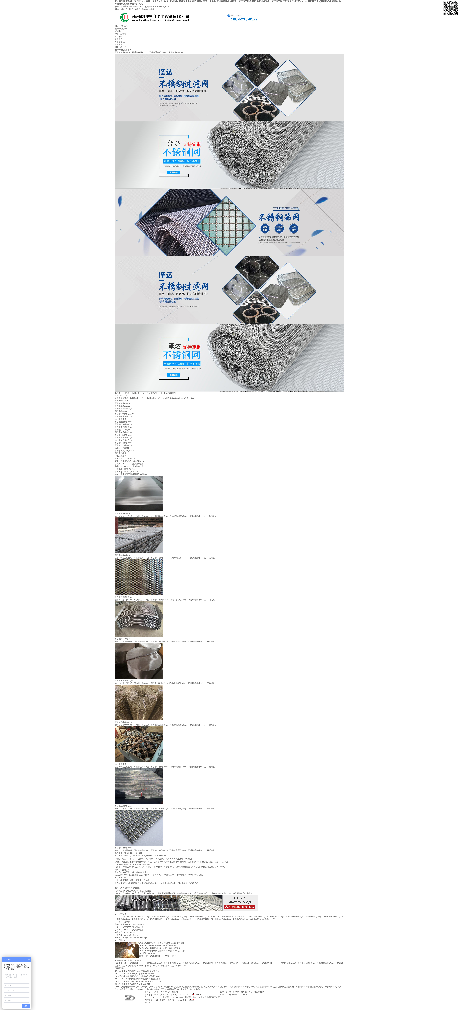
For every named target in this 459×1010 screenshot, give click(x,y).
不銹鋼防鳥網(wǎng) (123, 437)
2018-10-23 (119, 984)
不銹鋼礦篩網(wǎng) (123, 440)
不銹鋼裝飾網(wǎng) (123, 432)
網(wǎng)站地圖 (148, 9)
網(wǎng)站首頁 (121, 26)
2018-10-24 (119, 981)
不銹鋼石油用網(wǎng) (124, 451)
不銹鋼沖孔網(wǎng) (123, 443)
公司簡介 (118, 39)
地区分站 (148, 1003)
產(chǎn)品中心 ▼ (121, 401)
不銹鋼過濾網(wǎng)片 (124, 414)
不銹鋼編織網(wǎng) (123, 422)
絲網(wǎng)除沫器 (122, 448)
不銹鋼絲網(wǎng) (139, 52)
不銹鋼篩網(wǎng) (122, 52)
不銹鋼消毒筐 (120, 453)
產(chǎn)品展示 (121, 29)
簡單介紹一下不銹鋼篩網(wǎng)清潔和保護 (166, 943)
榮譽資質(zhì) (120, 42)
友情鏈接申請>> (128, 987)
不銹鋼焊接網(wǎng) (123, 416)
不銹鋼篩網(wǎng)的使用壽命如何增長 (164, 948)
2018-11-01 (143, 956)
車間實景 (118, 44)
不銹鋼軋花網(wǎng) (123, 424)
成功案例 (118, 37)
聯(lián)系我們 (134, 9)
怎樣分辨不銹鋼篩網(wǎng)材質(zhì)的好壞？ (167, 951)
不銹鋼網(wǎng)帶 (122, 430)
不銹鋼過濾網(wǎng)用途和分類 (137, 984)
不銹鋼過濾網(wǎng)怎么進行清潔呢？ (140, 974)
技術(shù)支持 (120, 34)
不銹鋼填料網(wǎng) (123, 445)
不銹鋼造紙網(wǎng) (123, 435)
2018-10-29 (143, 943)
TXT (156, 1000)
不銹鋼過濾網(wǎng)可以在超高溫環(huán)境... (143, 976)
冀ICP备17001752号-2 (177, 1000)
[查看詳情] (119, 968)
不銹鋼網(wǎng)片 (176, 52)
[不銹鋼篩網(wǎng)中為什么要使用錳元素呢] (127, 958)
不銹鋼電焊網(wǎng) (123, 427)
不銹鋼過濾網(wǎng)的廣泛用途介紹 (163, 956)
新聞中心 (118, 31)
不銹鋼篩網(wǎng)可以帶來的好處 (162, 945)
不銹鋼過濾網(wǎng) (157, 52)
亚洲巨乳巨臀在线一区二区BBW (233, 995)
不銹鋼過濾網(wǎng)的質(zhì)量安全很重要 (141, 971)
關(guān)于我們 (121, 9)
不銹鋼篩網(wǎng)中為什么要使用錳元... (129, 960)
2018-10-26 (143, 948)
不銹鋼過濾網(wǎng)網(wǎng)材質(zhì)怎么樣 (142, 981)
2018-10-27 (143, 945)
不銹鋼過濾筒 (120, 419)
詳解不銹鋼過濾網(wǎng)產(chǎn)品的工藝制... (143, 979)
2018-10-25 (143, 951)
